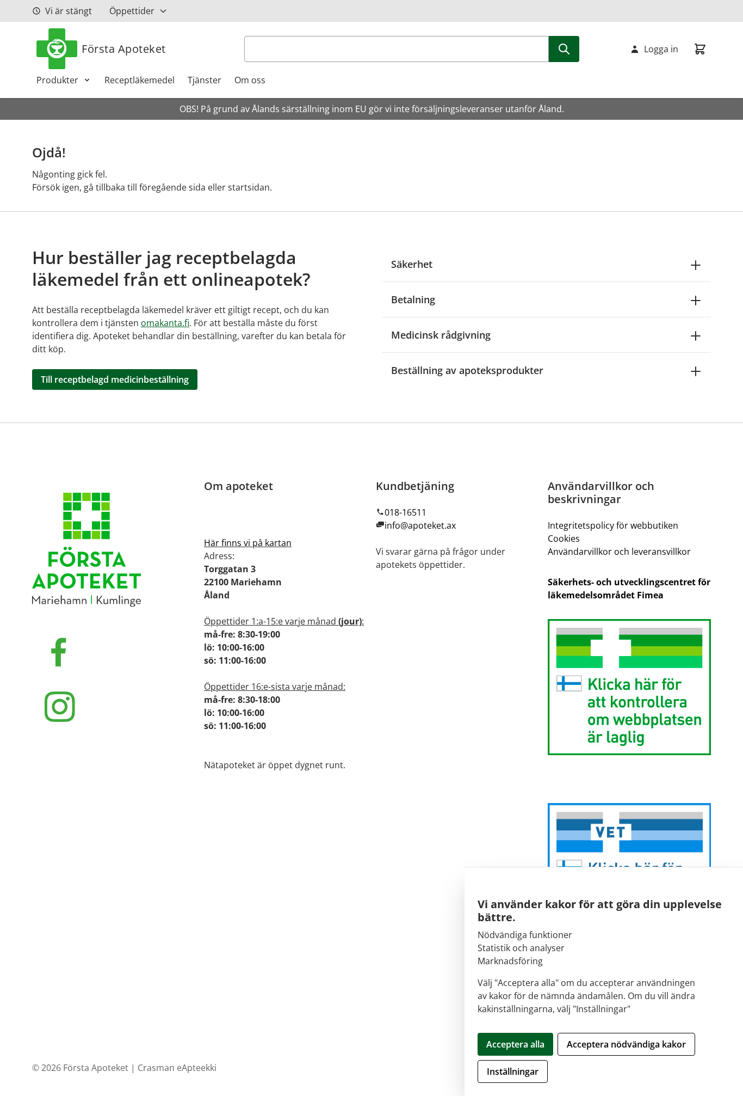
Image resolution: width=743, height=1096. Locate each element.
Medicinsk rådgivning (441, 334)
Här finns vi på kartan (248, 543)
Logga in (661, 49)
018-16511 (405, 512)
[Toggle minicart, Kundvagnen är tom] (700, 49)
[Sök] (564, 49)
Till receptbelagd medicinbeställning (115, 379)
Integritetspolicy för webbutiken (613, 525)
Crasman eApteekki (177, 1068)
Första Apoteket (124, 48)
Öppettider (131, 11)
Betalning (413, 299)
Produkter (57, 80)
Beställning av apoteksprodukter (467, 370)
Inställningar (512, 1071)
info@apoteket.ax (420, 525)
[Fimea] (629, 687)
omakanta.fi (165, 323)
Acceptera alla (515, 1044)
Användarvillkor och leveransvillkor (619, 552)
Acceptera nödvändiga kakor (626, 1044)
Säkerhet (411, 264)
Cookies (564, 538)
